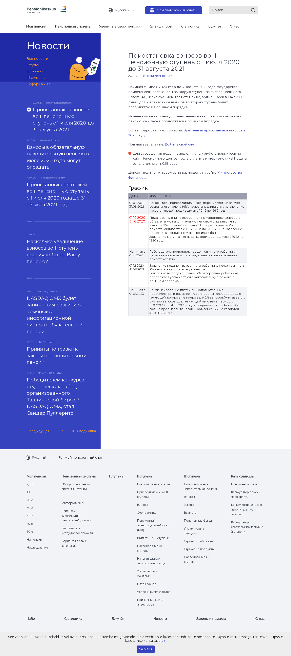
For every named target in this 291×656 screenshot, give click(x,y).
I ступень (35, 65)
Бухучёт (214, 26)
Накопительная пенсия (153, 484)
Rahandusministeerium (157, 76)
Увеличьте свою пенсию (119, 26)
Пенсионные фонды (198, 520)
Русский (122, 10)
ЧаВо (31, 619)
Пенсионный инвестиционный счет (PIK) (153, 525)
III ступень (36, 78)
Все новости (37, 59)
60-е (30, 531)
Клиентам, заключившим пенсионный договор (77, 515)
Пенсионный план (244, 484)
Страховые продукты (199, 549)
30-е (30, 508)
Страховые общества (199, 541)
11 (73, 431)
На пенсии (34, 539)
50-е (30, 524)
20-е (30, 500)
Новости (160, 619)
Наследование (37, 547)
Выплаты (190, 512)
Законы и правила (211, 619)
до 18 (31, 484)
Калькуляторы (160, 26)
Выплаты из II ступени (153, 538)
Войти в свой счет (180, 144)
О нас (234, 26)
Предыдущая (38, 431)
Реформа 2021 (39, 84)
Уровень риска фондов (153, 592)
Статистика (190, 26)
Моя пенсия (36, 26)
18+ (29, 492)
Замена (189, 505)
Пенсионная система (72, 26)
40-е (30, 516)
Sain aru (145, 649)
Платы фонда (146, 584)
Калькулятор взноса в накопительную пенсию (246, 509)
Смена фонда (146, 512)
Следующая (87, 431)
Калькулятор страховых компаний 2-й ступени (247, 526)
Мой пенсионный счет (175, 10)
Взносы (142, 505)
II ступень (35, 71)
